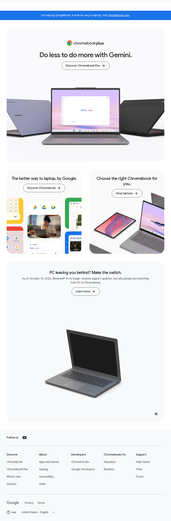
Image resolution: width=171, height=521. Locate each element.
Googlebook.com (118, 15)
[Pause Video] (156, 414)
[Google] (13, 503)
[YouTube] (24, 437)
